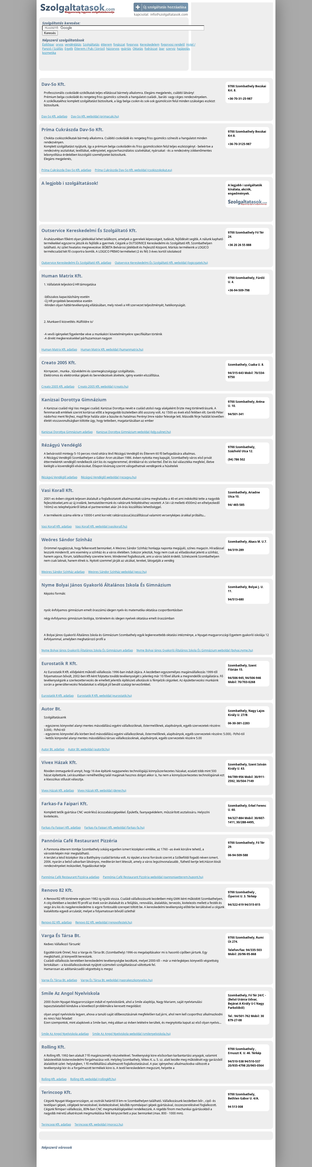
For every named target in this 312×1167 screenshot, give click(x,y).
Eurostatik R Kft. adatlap (57, 696)
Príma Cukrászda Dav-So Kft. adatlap (66, 170)
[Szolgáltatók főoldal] (77, 16)
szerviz (171, 49)
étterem (106, 44)
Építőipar (48, 44)
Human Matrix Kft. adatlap (59, 349)
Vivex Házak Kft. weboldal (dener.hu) (102, 790)
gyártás (126, 49)
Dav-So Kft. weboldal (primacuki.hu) (95, 116)
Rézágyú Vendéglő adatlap (59, 477)
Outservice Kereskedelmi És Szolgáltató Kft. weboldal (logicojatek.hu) (161, 263)
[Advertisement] (232, 36)
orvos (59, 44)
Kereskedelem (149, 44)
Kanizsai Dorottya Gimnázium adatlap (67, 432)
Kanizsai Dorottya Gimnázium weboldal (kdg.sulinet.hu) (133, 432)
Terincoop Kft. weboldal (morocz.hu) (99, 1124)
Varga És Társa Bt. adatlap (59, 980)
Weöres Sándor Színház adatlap (63, 572)
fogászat (119, 44)
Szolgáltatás (91, 44)
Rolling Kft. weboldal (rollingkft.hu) (93, 1079)
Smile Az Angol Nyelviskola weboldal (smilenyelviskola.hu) (131, 1034)
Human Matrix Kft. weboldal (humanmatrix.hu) (112, 349)
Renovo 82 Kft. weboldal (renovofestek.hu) (103, 922)
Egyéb (69, 49)
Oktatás (138, 49)
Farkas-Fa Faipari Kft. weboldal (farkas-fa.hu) (114, 827)
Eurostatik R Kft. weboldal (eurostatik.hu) (104, 696)
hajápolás (183, 49)
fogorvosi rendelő (173, 44)
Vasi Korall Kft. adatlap (56, 526)
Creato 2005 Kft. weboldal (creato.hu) (103, 386)
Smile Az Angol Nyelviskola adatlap (65, 1034)
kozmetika (49, 53)
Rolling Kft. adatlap (54, 1079)
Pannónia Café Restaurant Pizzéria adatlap (70, 877)
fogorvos (132, 44)
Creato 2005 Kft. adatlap (57, 386)
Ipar (162, 49)
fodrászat (151, 49)
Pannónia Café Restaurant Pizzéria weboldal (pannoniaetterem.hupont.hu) (153, 877)
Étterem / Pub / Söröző (89, 49)
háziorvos (112, 49)
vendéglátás (73, 44)
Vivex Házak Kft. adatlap (57, 790)
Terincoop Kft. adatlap (56, 1124)
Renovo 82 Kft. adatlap (56, 922)
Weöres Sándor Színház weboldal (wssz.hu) (117, 572)
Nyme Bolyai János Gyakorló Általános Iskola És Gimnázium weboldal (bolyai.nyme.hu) (194, 650)
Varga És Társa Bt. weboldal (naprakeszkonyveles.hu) (117, 980)
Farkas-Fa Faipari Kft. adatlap (61, 827)
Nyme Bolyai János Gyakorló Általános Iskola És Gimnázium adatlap (87, 650)
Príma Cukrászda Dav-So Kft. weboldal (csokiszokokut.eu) (133, 170)
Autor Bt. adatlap (52, 749)
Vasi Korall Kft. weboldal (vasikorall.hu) (101, 526)
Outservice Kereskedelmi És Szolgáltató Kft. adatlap (76, 263)
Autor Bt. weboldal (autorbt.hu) (89, 749)
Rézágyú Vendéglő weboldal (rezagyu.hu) (108, 477)
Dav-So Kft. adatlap (54, 116)
